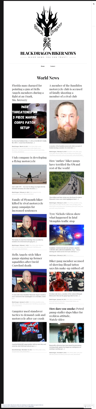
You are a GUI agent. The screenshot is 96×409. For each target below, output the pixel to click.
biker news (23, 304)
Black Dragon (15, 302)
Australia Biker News (39, 250)
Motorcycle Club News (32, 304)
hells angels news (64, 186)
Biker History (22, 130)
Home (43, 66)
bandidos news (40, 302)
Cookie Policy (31, 406)
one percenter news (37, 130)
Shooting (65, 134)
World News (18, 305)
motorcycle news (28, 179)
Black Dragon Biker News (48, 53)
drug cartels (56, 134)
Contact (52, 66)
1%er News (32, 302)
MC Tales (55, 246)
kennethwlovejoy (16, 128)
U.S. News (18, 180)
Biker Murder (15, 304)
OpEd (61, 134)
